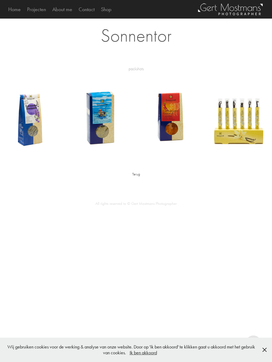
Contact (87, 9)
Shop (106, 9)
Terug (136, 174)
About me (62, 9)
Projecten (36, 9)
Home (14, 9)
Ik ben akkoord (143, 353)
